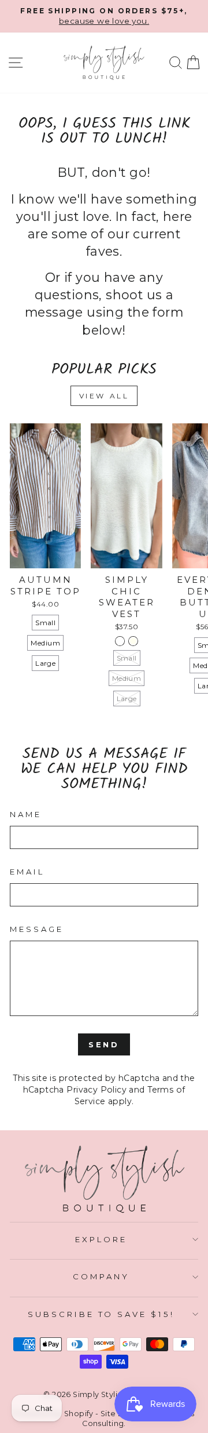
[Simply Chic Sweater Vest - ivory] (133, 641)
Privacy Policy (96, 1089)
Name (26, 814)
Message (37, 929)
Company (101, 1276)
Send (104, 1044)
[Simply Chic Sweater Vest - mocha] (120, 641)
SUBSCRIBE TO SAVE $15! (101, 1314)
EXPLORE (101, 1239)
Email (27, 871)
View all (104, 395)
